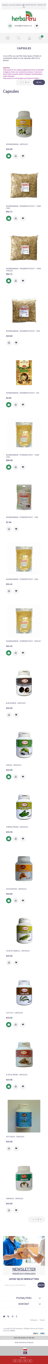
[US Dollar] (20, 1361)
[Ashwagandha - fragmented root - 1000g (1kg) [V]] (24, 248)
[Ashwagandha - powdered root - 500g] (24, 558)
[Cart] (40, 37)
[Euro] (25, 1361)
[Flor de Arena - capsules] (24, 1054)
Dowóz (42, 1320)
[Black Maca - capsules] (24, 682)
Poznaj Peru (23, 1298)
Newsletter (24, 1271)
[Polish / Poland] (25, 1349)
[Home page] (24, 15)
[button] (7, 38)
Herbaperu (34, 1320)
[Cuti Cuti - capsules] (24, 992)
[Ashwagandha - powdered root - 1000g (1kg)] (24, 434)
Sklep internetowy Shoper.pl (24, 1342)
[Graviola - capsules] (24, 1178)
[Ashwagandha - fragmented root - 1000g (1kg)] (24, 185)
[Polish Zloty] (15, 1361)
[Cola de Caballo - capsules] (24, 930)
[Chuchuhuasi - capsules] (24, 868)
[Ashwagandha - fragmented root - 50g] (24, 372)
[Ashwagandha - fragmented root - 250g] (24, 310)
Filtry (39, 82)
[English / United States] (25, 1352)
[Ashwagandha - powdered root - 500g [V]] (24, 620)
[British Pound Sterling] (30, 1361)
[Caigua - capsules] (24, 744)
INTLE (13, 1331)
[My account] (29, 38)
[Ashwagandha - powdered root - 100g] (24, 496)
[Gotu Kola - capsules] (24, 1116)
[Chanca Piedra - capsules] (24, 806)
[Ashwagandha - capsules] (24, 123)
